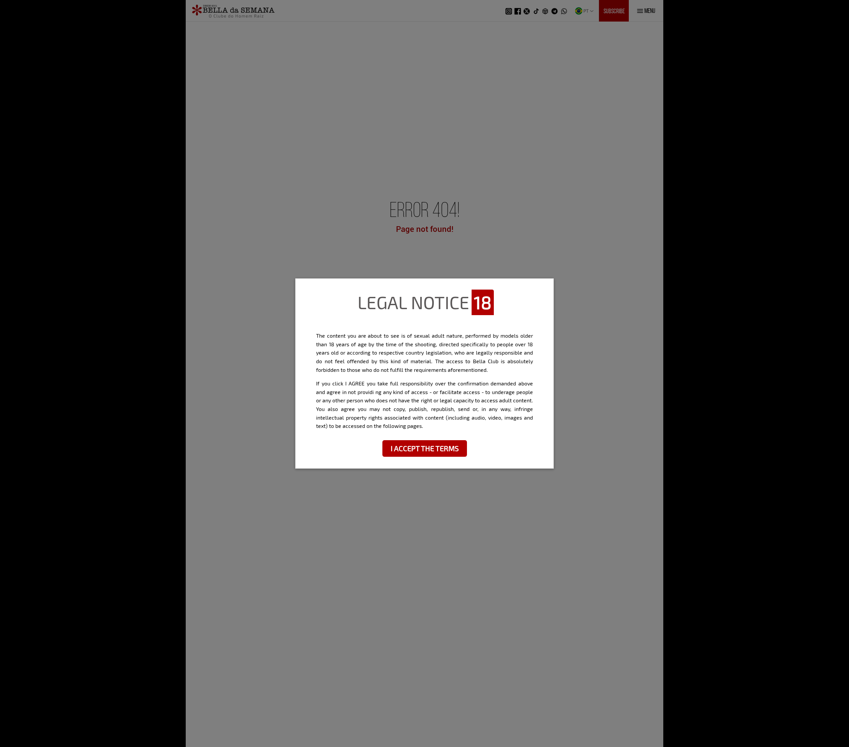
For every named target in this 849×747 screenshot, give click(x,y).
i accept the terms (425, 448)
